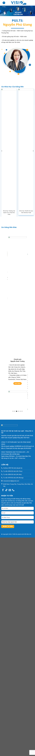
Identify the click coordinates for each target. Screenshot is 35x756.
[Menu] (4, 3)
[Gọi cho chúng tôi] (13, 490)
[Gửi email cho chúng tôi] (10, 490)
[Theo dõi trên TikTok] (6, 490)
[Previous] (2, 150)
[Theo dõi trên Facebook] (3, 490)
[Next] (33, 150)
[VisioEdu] (19, 3)
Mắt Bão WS (27, 534)
